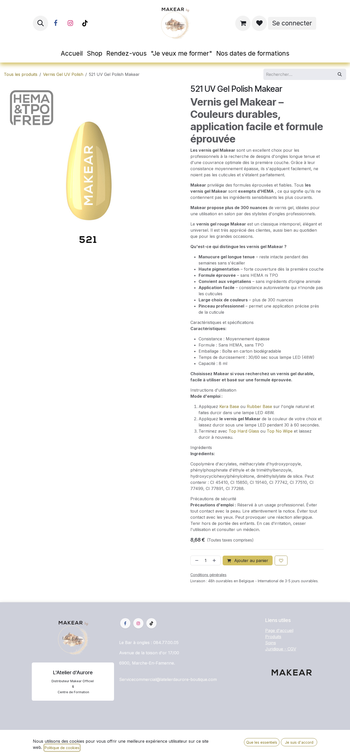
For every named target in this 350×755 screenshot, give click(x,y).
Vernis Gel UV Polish (63, 74)
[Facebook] (55, 23)
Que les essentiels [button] (261, 742)
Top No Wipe (280, 431)
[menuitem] (72, 53)
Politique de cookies (62, 748)
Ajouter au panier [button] (250, 560)
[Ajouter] (215, 560)
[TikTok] (84, 23)
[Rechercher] (339, 74)
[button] (40, 23)
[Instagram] (70, 23)
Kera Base (229, 406)
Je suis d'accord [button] (299, 742)
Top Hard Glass (244, 431)
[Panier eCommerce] (243, 23)
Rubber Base (259, 406)
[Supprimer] (196, 560)
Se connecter (292, 23)
